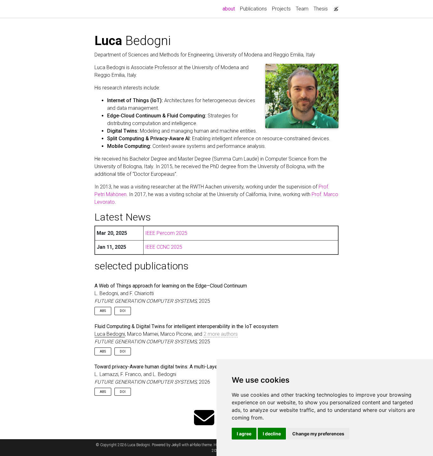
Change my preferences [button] (318, 433)
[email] (204, 418)
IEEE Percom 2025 (166, 233)
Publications (253, 9)
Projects (281, 9)
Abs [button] (103, 311)
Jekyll (176, 445)
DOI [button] (123, 311)
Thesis (320, 9)
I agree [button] (244, 433)
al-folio (195, 445)
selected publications (141, 266)
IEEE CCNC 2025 (163, 247)
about (230, 8)
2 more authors (221, 334)
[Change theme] (334, 7)
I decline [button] (272, 433)
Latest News (122, 217)
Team (302, 9)
